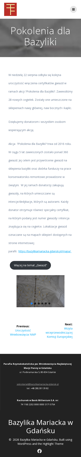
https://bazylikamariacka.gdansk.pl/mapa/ (45, 251)
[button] (32, 303)
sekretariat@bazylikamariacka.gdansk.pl (38, 384)
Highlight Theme (53, 444)
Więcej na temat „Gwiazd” (30, 265)
